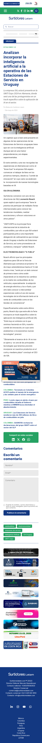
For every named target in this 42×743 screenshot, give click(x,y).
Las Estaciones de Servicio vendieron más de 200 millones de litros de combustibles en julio (20, 415)
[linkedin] (13, 439)
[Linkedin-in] (11, 707)
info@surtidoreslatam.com (25, 695)
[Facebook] (21, 11)
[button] (12, 3)
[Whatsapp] (30, 707)
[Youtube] (24, 707)
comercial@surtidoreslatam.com (21, 691)
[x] (18, 439)
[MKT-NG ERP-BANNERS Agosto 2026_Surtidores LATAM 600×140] (21, 596)
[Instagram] (25, 11)
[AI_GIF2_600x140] (21, 566)
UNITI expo (9, 539)
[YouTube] (31, 11)
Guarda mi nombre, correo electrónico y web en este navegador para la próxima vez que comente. (22, 506)
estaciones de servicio (13, 530)
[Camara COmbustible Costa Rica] (21, 648)
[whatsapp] (28, 439)
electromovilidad (24, 526)
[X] (18, 11)
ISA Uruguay (27, 535)
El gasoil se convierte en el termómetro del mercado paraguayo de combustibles (20, 382)
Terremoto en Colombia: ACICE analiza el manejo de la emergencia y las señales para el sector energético (21, 392)
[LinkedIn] (28, 11)
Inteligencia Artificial (12, 535)
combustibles (9, 526)
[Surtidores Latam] (21, 19)
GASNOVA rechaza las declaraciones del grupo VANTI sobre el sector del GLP (20, 425)
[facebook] (23, 439)
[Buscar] (6, 27)
